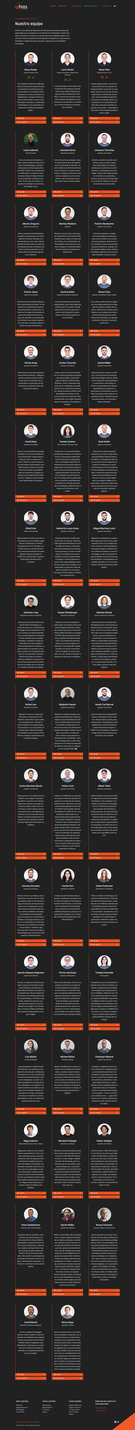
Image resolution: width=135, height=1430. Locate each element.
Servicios (62, 6)
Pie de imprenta (21, 1422)
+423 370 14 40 (100, 1411)
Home (53, 6)
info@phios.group (100, 1408)
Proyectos (76, 6)
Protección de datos (32, 1422)
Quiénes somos (90, 6)
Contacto (106, 6)
